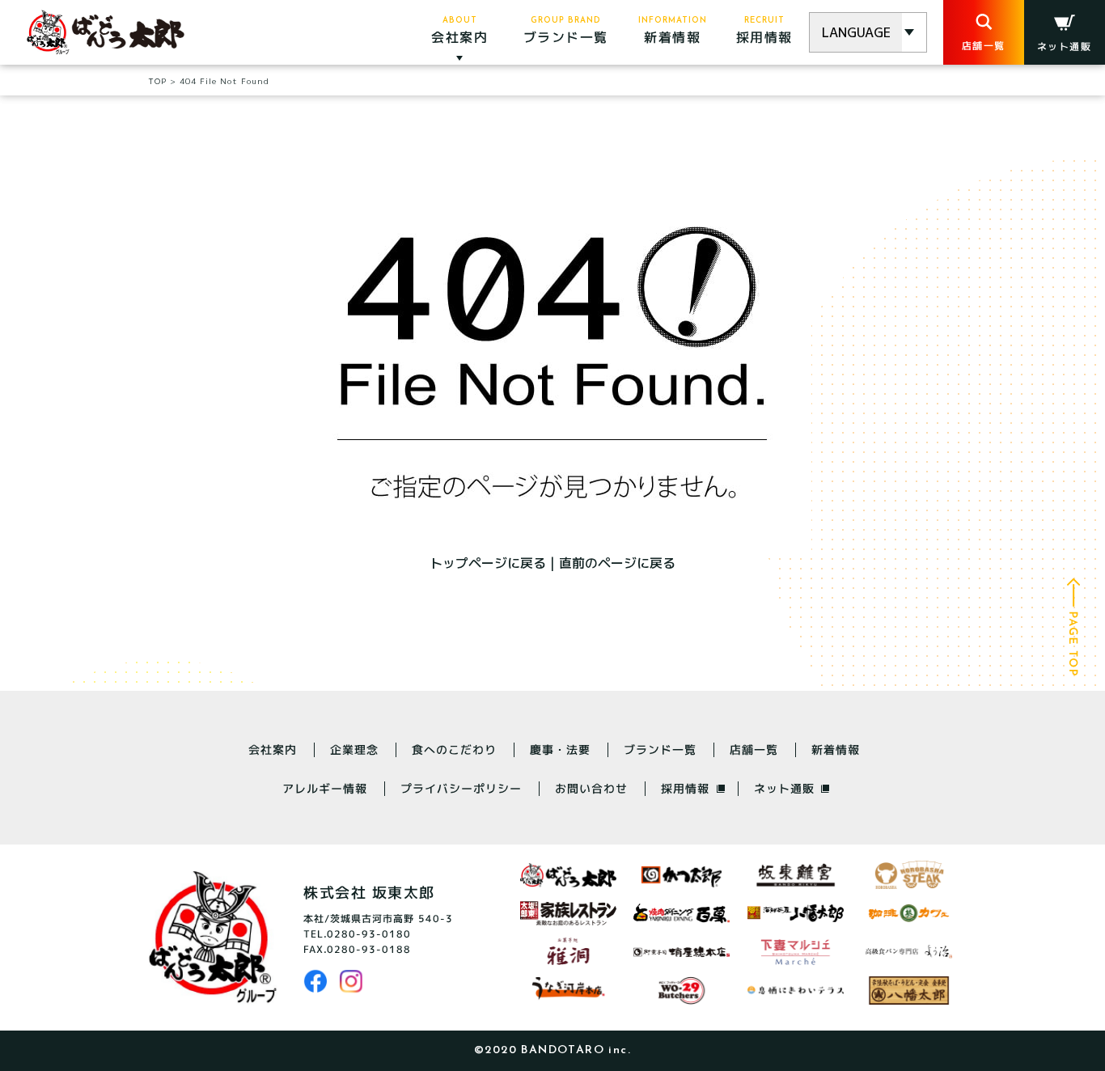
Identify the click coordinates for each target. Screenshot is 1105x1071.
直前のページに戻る (617, 563)
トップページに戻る (488, 563)
